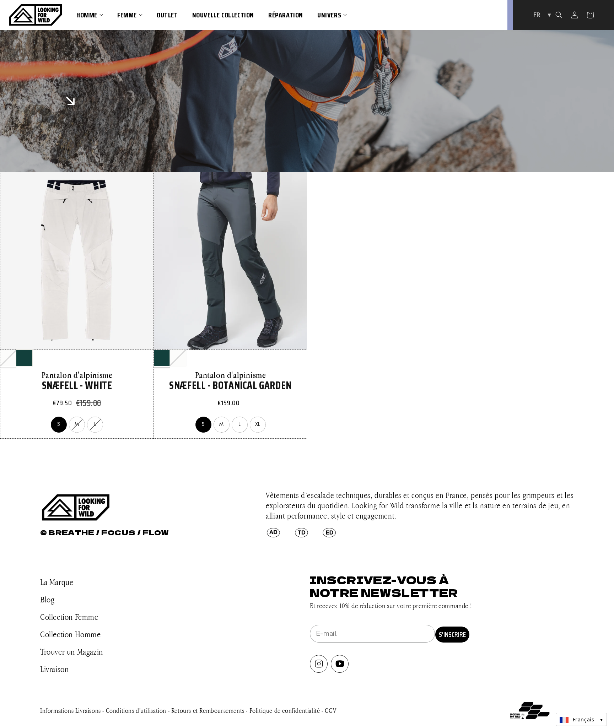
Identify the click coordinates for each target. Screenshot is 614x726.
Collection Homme (70, 634)
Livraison (54, 669)
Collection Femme (69, 617)
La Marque (56, 582)
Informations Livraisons (71, 710)
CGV (330, 710)
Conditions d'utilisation (137, 710)
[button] (89, 15)
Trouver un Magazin (71, 651)
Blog (47, 599)
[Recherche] (559, 15)
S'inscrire (452, 634)
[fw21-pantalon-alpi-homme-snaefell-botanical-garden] (24, 358)
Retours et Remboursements (208, 710)
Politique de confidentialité (285, 710)
